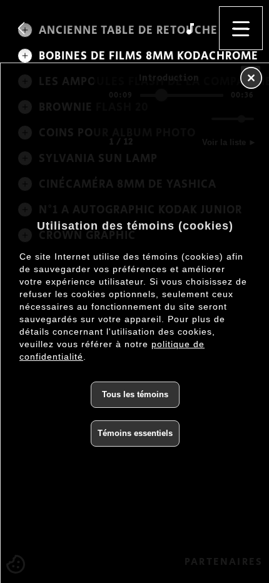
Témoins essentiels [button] (135, 433)
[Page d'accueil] (21, 28)
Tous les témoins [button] (135, 394)
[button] (241, 28)
